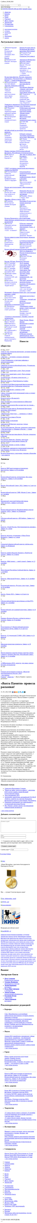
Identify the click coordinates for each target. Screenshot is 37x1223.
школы (21, 940)
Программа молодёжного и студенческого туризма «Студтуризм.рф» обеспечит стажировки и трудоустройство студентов (18, 1020)
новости (4, 934)
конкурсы (13, 938)
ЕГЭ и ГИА (9, 962)
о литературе (12, 989)
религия (20, 952)
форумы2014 (9, 947)
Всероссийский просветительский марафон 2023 (20, 249)
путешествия (23, 959)
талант (6, 964)
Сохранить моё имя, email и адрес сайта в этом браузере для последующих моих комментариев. (17, 842)
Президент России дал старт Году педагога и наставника (27, 192)
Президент (13, 957)
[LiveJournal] (21, 692)
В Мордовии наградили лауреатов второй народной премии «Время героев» (27, 110)
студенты (7, 31)
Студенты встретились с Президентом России (27, 241)
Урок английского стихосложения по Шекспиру (16, 401)
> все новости (5, 455)
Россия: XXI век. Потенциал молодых (17, 261)
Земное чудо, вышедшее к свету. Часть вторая (15, 370)
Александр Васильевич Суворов (15, 788)
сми (27, 962)
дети (18, 947)
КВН (30, 957)
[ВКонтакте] (13, 692)
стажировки (19, 957)
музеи (34, 961)
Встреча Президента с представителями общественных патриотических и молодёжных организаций (20, 220)
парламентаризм (29, 961)
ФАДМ (3, 942)
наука (28, 942)
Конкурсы (8, 1192)
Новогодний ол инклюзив (9, 420)
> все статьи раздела (7, 810)
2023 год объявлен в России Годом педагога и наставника (28, 252)
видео (6, 34)
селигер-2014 (8, 955)
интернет (29, 955)
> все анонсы (5, 675)
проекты (23, 948)
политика (23, 945)
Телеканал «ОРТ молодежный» (15, 1206)
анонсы (10, 936)
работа (18, 954)
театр (15, 947)
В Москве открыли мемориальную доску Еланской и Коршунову (27, 335)
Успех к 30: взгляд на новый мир (15, 1080)
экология (17, 959)
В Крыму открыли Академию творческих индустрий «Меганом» (27, 135)
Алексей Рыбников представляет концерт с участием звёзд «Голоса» (19, 1115)
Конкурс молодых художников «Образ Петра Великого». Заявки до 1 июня (15, 536)
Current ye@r (5, 849)
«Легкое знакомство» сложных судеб (13, 389)
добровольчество (13, 940)
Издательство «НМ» (11, 1201)
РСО (25, 955)
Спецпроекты (9, 26)
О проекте (8, 1197)
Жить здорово (9, 21)
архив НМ (29, 945)
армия (9, 964)
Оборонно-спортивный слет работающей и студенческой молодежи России (19, 803)
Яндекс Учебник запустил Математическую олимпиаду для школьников (19, 1025)
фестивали (19, 938)
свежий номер (27, 9)
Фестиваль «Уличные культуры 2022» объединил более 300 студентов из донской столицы (19, 1100)
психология (15, 962)
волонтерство (29, 943)
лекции (3, 950)
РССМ (34, 957)
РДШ (25, 964)
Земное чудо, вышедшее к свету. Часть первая (15, 374)
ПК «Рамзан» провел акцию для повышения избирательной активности (19, 806)
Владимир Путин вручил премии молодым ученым (28, 202)
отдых (16, 952)
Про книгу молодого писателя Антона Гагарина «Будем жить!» (27, 282)
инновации (27, 954)
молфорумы (31, 940)
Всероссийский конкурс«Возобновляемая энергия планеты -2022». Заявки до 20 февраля (17, 510)
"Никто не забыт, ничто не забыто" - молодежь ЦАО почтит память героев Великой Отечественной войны (20, 791)
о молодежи (10, 996)
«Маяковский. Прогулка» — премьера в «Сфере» (17, 413)
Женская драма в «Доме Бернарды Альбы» (14, 381)
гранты (10, 950)
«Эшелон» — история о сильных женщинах (15, 357)
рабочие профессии (14, 948)
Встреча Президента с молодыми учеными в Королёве (18, 453)
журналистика (5, 948)
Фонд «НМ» (9, 1199)
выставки (10, 954)
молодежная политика (11, 29)
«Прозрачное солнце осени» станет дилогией (27, 307)
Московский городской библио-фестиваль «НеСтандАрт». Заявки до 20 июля (14, 502)
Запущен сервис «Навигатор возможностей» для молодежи (26, 276)
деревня (30, 959)
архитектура (16, 955)
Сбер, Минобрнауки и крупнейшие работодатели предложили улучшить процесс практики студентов (19, 1015)
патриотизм (4, 940)
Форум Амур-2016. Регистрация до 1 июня (18, 1155)
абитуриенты (16, 950)
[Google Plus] (15, 692)
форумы (3, 938)
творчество (8, 32)
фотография (9, 961)
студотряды (3, 962)
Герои (6, 17)
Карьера (7, 14)
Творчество (8, 22)
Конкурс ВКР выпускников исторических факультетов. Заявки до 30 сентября (14, 469)
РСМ (6, 950)
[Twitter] (19, 692)
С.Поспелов (12, 959)
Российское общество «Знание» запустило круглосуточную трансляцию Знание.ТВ (27, 89)
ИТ (25, 962)
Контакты (8, 1209)
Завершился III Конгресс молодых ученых (27, 60)
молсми (6, 959)
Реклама (7, 1211)
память (23, 943)
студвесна (3, 952)
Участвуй (8, 19)
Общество (8, 1169)
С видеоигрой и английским (25, 331)
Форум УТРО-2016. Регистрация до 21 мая (18, 1157)
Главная (3, 677)
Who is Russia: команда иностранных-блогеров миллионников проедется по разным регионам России (20, 1138)
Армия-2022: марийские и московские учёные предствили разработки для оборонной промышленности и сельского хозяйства (19, 1037)
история (17, 945)
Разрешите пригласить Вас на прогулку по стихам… (18, 405)
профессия (26, 950)
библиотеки (26, 957)
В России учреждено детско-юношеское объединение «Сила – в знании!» (27, 226)
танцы (22, 954)
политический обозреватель (14, 993)
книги (14, 961)
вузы (7, 938)
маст (31, 954)
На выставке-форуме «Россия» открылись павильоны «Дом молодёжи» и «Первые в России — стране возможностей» (18, 78)
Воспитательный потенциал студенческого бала (18, 303)
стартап (3, 955)
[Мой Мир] (25, 692)
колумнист (10, 986)
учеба (33, 959)
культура (3, 947)
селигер (22, 955)
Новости (7, 1165)
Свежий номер (9, 1163)
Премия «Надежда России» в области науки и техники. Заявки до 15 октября (15, 619)
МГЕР (9, 966)
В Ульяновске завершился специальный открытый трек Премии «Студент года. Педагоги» (17, 449)
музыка (22, 947)
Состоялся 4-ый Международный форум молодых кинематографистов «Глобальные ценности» (17, 385)
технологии (21, 961)
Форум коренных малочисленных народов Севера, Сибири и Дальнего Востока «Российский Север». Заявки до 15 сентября (17, 654)
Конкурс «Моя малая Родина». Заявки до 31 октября (18, 578)
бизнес (26, 947)
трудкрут (3, 961)
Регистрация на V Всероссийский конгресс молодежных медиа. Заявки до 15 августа (15, 627)
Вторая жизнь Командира (13, 1060)
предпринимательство (8, 945)
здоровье (11, 943)
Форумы (7, 1191)
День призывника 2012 (12, 795)
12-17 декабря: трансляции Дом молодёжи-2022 (25, 270)
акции (14, 954)
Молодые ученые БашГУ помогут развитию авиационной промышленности (19, 1042)
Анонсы (7, 1167)
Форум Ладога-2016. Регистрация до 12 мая (19, 1153)
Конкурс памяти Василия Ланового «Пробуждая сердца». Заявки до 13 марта (16, 553)
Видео (7, 1174)
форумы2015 (29, 948)
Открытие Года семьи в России (11, 417)
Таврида (12, 952)
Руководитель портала (12, 979)
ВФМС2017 (21, 962)
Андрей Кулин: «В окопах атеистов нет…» (15, 377)
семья (2, 959)
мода (17, 961)
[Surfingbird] (23, 692)
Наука (6, 15)
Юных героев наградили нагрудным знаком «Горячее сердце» (16, 1057)
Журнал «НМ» (9, 1203)
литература (4, 943)
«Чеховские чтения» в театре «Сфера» (13, 445)
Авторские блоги (10, 1194)
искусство (13, 966)
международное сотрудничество (15, 942)
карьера (7, 38)
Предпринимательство (12, 1189)
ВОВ (8, 952)
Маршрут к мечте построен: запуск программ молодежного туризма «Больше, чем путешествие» (19, 1133)
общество (8, 12)
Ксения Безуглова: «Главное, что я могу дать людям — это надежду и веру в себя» (19, 1062)
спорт (31, 942)
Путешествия (9, 24)
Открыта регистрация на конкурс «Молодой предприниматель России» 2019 (15, 672)
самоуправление (5, 957)
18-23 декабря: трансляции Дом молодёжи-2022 (25, 264)
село (22, 950)
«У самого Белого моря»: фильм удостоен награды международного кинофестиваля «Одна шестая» (20, 1119)
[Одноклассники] (17, 692)
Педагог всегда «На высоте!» (10, 398)
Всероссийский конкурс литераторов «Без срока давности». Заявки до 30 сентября (16, 477)
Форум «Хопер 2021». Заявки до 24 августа (15, 594)
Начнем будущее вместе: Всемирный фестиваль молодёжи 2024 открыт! (27, 49)
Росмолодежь (27, 938)
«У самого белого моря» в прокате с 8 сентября (20, 1113)
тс (30, 950)
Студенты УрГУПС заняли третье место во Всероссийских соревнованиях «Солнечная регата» (19, 1095)
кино (25, 940)
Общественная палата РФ (18, 964)
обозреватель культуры (12, 983)
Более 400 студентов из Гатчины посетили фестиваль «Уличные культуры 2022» (18, 1091)
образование (8, 36)
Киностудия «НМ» (11, 1204)
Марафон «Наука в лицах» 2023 (15, 199)
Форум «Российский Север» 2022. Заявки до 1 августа (18, 485)
